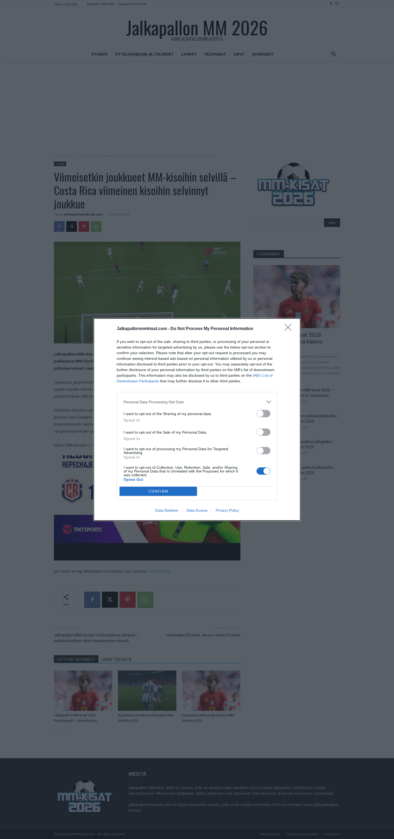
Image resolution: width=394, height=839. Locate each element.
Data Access (197, 510)
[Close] (290, 329)
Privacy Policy (227, 510)
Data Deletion (166, 510)
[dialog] (197, 419)
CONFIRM (158, 491)
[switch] (263, 413)
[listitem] (197, 402)
